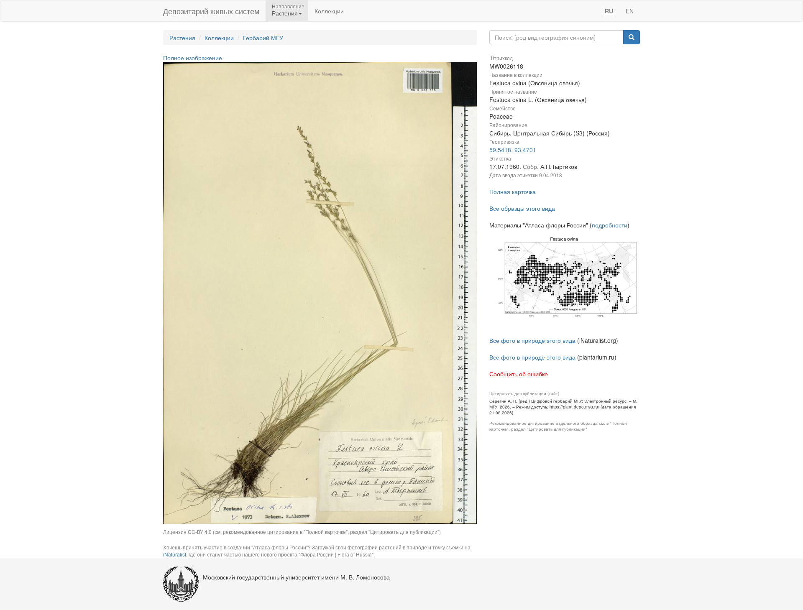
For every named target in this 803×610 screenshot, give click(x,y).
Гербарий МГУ (263, 37)
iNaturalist (174, 554)
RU (609, 11)
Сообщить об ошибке (518, 374)
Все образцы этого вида (522, 208)
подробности (609, 225)
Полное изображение (192, 58)
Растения (182, 37)
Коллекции (329, 11)
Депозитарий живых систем (211, 10)
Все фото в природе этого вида (532, 340)
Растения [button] (285, 13)
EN (630, 11)
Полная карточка (512, 191)
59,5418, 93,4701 (512, 149)
